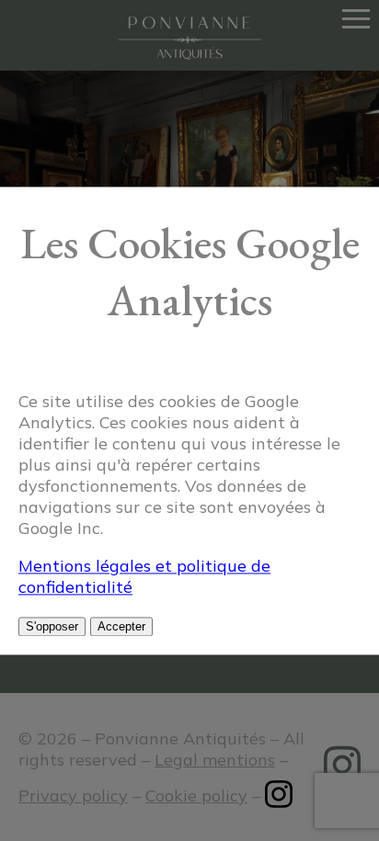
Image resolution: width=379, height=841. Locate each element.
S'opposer (52, 626)
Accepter (121, 626)
